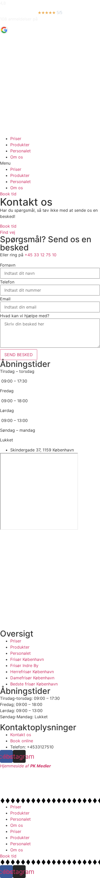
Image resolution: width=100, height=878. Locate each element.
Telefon (7, 282)
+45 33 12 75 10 (40, 254)
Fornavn (7, 265)
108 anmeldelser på (19, 19)
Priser (15, 138)
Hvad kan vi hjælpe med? (24, 316)
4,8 (3, 3)
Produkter (19, 144)
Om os (16, 157)
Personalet (20, 150)
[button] (50, 163)
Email (5, 299)
